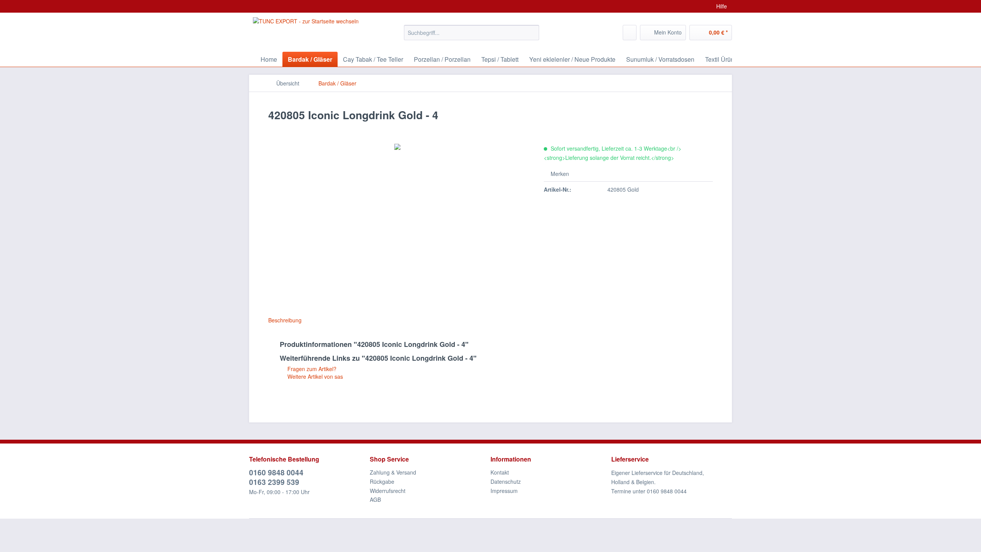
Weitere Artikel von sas (314, 376)
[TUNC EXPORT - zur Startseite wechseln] (306, 30)
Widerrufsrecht (387, 491)
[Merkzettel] (630, 32)
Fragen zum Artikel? (311, 369)
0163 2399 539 (274, 482)
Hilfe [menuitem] (721, 6)
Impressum (504, 491)
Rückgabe (382, 481)
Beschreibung (285, 320)
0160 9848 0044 (276, 472)
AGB (375, 499)
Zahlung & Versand (393, 472)
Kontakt (499, 472)
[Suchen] (532, 32)
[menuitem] (471, 36)
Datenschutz (505, 481)
